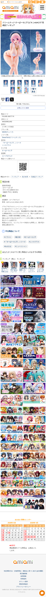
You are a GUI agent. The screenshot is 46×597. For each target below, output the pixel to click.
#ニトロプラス (34, 242)
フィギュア (15, 177)
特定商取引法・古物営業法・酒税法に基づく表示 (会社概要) (23, 571)
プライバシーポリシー (23, 587)
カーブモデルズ (7, 156)
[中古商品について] (23, 231)
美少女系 (25, 177)
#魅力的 (18, 237)
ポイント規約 (23, 581)
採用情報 (23, 576)
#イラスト (7, 237)
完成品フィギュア (37, 177)
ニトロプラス (6, 145)
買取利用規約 (23, 584)
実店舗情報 (23, 573)
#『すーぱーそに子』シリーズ (14, 242)
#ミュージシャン (21, 246)
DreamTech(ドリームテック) (11, 137)
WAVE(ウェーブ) (7, 132)
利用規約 (23, 579)
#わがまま (7, 246)
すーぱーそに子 (7, 150)
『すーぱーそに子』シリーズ (11, 143)
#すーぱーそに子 (30, 237)
